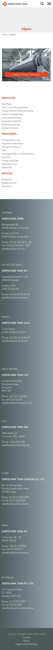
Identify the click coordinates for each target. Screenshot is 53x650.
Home (4, 34)
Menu (48, 2)
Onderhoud (7, 179)
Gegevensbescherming (26, 643)
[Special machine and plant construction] (15, 4)
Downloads (6, 186)
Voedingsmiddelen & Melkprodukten (17, 153)
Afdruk (26, 640)
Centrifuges (7, 103)
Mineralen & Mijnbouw (11, 146)
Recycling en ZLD (9, 163)
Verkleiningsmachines (11, 124)
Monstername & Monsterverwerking (17, 110)
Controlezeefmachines (11, 117)
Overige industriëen (10, 160)
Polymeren (6, 157)
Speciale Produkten (10, 127)
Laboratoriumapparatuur (12, 114)
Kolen (4, 150)
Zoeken (42, 2)
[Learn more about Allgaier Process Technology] (26, 50)
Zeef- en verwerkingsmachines (15, 107)
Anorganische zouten (11, 139)
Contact (26, 637)
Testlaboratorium (9, 182)
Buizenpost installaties (11, 121)
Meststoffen (7, 167)
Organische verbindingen (13, 143)
